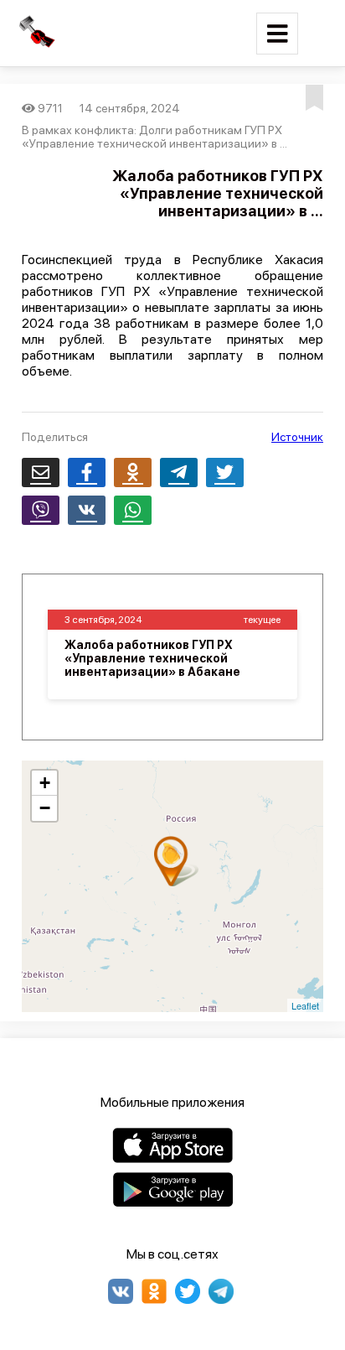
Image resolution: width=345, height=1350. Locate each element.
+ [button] (44, 782)
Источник (297, 437)
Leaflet (305, 1005)
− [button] (44, 807)
